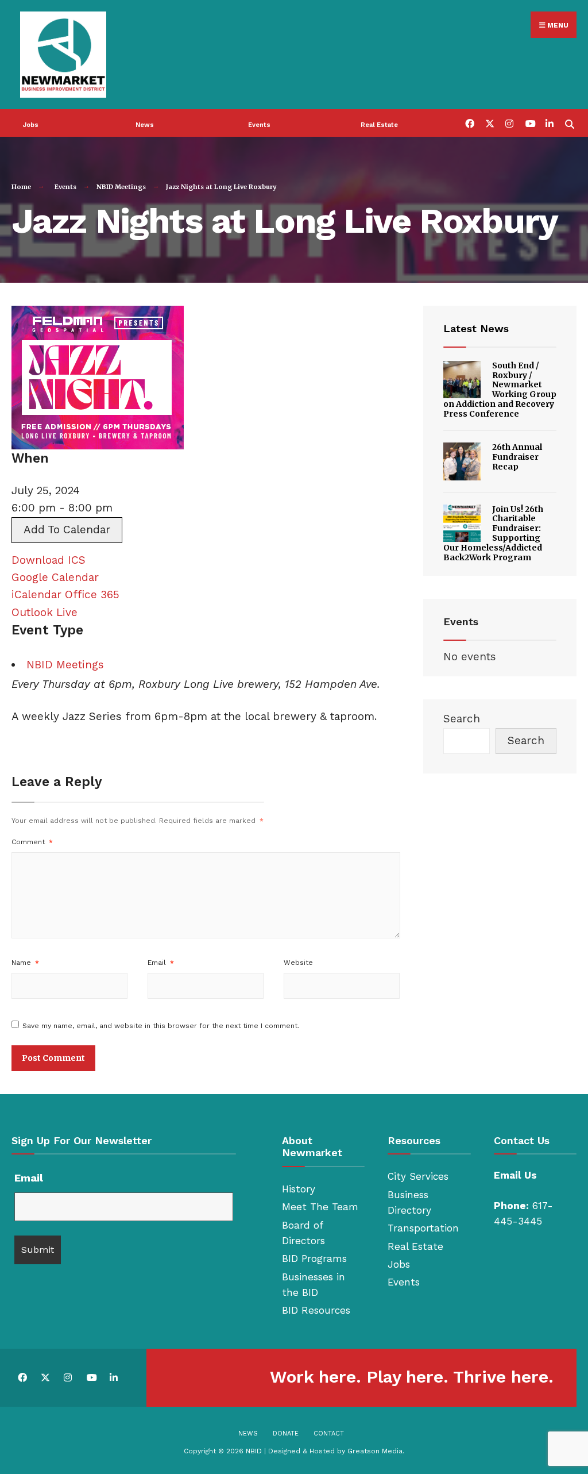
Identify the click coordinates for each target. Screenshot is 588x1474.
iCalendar (36, 594)
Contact (329, 1433)
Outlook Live (44, 612)
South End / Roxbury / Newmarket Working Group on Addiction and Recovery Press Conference (499, 389)
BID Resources (316, 1310)
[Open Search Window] (569, 123)
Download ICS (48, 560)
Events (259, 125)
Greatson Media (375, 1451)
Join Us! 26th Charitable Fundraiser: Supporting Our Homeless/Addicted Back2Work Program (493, 533)
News (145, 125)
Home (21, 187)
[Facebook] (469, 123)
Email (161, 963)
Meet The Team (320, 1207)
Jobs (30, 125)
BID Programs (314, 1258)
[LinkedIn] (549, 123)
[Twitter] (489, 123)
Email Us (515, 1175)
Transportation (423, 1228)
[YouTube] (529, 123)
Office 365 (92, 594)
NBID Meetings (121, 187)
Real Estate (379, 125)
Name (25, 963)
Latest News (476, 328)
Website (298, 963)
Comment (32, 842)
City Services (418, 1176)
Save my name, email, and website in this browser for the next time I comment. (160, 1026)
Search (461, 718)
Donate (286, 1433)
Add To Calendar (67, 529)
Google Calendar (55, 577)
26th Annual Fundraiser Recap (517, 457)
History (298, 1189)
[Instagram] (509, 123)
